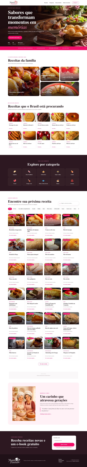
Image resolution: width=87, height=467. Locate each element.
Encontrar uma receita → (15, 37)
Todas (10, 208)
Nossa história (58, 2)
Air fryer (14, 208)
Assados (33, 208)
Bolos (44, 208)
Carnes (63, 208)
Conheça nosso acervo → (46, 414)
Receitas (46, 2)
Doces (75, 208)
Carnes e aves (69, 208)
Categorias (51, 2)
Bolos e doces (49, 208)
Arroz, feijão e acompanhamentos (24, 208)
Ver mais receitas (43, 363)
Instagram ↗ (75, 2)
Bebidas (39, 208)
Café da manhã (56, 208)
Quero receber (64, 444)
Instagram (60, 461)
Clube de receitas (66, 2)
